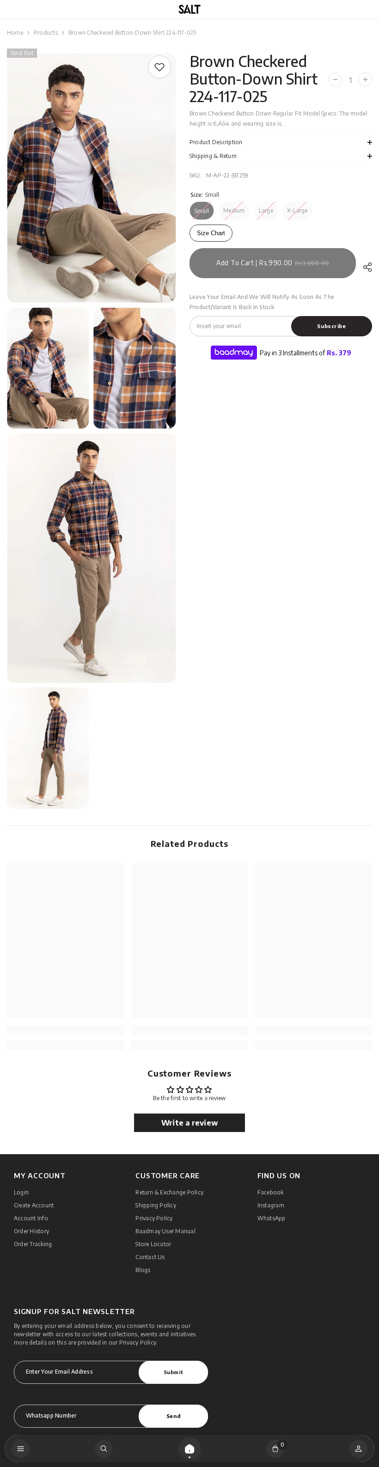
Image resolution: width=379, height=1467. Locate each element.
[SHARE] (364, 267)
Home (15, 32)
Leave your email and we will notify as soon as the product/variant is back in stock (262, 301)
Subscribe (331, 326)
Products (46, 32)
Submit (173, 1372)
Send (173, 1415)
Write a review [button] (189, 1122)
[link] (159, 67)
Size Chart (211, 233)
